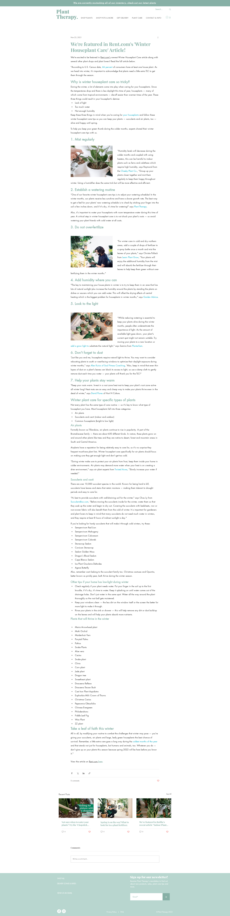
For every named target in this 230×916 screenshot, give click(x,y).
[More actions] (157, 37)
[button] (86, 18)
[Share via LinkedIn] (83, 773)
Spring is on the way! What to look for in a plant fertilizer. (115, 824)
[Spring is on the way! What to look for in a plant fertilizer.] (115, 808)
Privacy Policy (112, 912)
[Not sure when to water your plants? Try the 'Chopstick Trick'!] (76, 808)
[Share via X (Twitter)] (78, 773)
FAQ (122, 912)
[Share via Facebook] (72, 773)
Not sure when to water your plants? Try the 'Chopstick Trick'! (75, 823)
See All (168, 794)
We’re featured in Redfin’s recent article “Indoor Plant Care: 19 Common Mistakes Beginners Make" (152, 823)
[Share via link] (89, 773)
